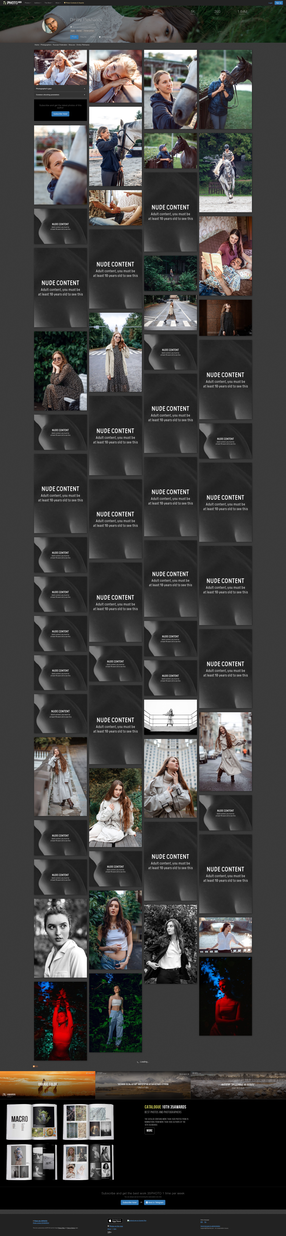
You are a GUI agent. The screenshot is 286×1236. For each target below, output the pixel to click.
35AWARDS (106, 37)
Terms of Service (71, 1228)
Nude (72, 31)
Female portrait (89, 31)
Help (114, 1229)
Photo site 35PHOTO (40, 1221)
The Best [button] (48, 3)
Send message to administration (210, 1226)
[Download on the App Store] (117, 1220)
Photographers (46, 45)
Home (37, 45)
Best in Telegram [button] (155, 1202)
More (149, 1131)
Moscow (92, 27)
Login (270, 3)
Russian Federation (80, 27)
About (109, 1229)
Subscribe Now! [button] (60, 114)
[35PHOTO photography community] (12, 3)
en (202, 1222)
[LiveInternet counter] (38, 1225)
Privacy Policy (61, 1228)
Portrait (79, 31)
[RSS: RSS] (34, 1066)
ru (205, 1222)
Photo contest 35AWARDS (41, 1223)
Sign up (278, 3)
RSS (36, 1066)
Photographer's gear (44, 89)
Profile (92, 37)
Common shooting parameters (47, 95)
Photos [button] (27, 3)
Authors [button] (37, 3)
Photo (74, 37)
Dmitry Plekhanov (83, 45)
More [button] (58, 3)
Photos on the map (116, 1226)
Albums (83, 37)
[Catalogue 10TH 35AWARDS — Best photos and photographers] (59, 1141)
